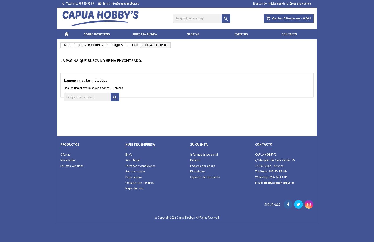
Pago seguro (133, 177)
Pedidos (195, 160)
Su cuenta (199, 144)
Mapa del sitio (134, 188)
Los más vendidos (72, 166)
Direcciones (197, 171)
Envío (128, 154)
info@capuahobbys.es (125, 3)
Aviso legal (132, 160)
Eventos (241, 34)
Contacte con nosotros (139, 183)
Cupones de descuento (205, 177)
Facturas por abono (202, 166)
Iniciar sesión (277, 3)
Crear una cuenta (300, 3)
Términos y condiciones (140, 166)
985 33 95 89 (86, 3)
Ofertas (193, 34)
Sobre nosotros (97, 34)
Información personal (204, 154)
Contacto (289, 34)
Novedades (67, 160)
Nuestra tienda (145, 34)
